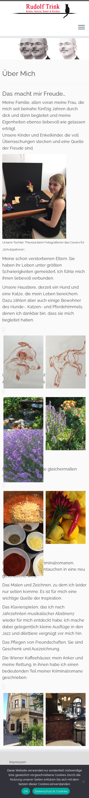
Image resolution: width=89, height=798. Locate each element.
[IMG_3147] (66, 423)
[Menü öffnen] (81, 27)
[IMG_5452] (23, 719)
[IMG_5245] (23, 361)
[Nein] (83, 781)
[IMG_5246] (66, 361)
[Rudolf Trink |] (44, 10)
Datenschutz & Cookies (51, 791)
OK (26, 791)
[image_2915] (23, 517)
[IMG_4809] (23, 455)
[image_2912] (23, 549)
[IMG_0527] (23, 423)
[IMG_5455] (66, 719)
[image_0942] (66, 517)
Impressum (17, 762)
